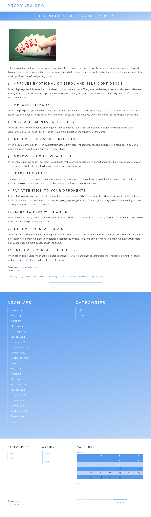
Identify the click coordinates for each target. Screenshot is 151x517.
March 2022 (17, 379)
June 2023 (16, 310)
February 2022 (18, 384)
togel (81, 315)
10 (129, 464)
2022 (47, 457)
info (17, 270)
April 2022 (16, 373)
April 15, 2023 (32, 267)
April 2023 (16, 320)
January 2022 (18, 389)
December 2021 (19, 395)
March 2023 (17, 326)
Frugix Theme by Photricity (19, 504)
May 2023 (16, 315)
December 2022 (19, 342)
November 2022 (19, 347)
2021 (47, 462)
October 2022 (18, 352)
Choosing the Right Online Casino (22, 276)
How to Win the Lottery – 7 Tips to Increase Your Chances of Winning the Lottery (71, 276)
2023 (47, 453)
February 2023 (18, 331)
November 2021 (19, 400)
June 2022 (16, 363)
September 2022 (20, 357)
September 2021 (19, 411)
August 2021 (17, 416)
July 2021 (15, 421)
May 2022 (16, 368)
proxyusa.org (26, 6)
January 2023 (18, 336)
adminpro (20, 267)
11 (139, 464)
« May (79, 483)
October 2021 (18, 405)
